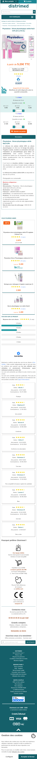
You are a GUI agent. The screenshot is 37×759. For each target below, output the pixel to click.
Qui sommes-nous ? (18, 653)
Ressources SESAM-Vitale (18, 687)
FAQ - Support (18, 668)
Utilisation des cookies (18, 676)
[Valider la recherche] (34, 12)
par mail (25, 618)
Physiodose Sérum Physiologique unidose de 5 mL (18, 258)
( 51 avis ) (23, 261)
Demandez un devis (18, 631)
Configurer (9, 757)
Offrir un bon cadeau (18, 682)
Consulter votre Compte (18, 672)
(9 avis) (18, 76)
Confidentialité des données (18, 674)
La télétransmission (18, 689)
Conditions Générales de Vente (18, 658)
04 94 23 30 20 (14, 618)
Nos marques (18, 684)
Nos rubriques (19, 686)
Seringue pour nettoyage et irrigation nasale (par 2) (18, 284)
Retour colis (18, 655)
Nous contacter (18, 666)
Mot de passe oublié (18, 670)
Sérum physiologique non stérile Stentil (18, 306)
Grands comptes (18, 693)
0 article (28, 1)
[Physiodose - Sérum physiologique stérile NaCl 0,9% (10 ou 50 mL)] (31, 38)
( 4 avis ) (23, 287)
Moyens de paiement (19, 656)
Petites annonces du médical (18, 691)
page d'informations (23, 379)
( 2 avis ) (23, 237)
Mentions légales (18, 660)
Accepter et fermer (28, 757)
